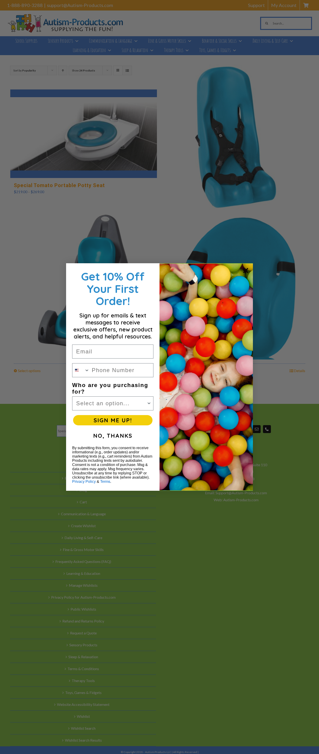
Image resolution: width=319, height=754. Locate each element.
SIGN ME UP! (113, 420)
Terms (105, 482)
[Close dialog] (246, 270)
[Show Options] (149, 403)
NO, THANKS (112, 435)
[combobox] (80, 370)
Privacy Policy (84, 482)
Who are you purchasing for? (110, 388)
